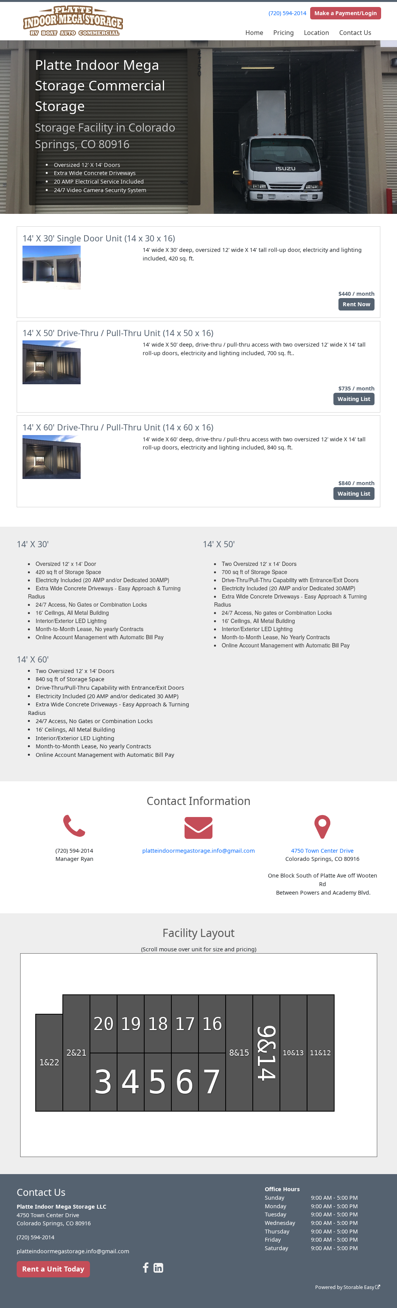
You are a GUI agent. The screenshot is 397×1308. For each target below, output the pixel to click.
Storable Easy (359, 1287)
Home (254, 32)
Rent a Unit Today (53, 1268)
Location (316, 32)
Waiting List (354, 398)
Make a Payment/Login (345, 13)
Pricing (283, 32)
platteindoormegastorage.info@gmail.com (198, 850)
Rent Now (356, 304)
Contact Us (355, 32)
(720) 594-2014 (287, 13)
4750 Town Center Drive (322, 850)
